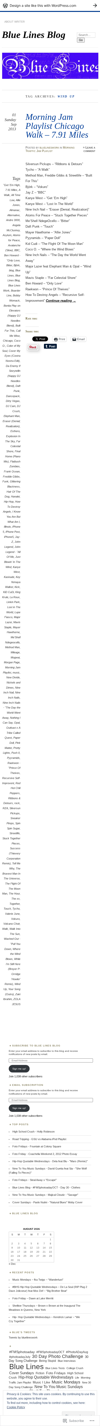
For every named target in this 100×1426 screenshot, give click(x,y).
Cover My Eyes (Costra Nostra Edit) (12, 355)
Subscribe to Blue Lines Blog (36, 1045)
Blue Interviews (67, 1360)
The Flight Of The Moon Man (11, 888)
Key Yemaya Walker (12, 582)
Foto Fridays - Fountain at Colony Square (36, 1146)
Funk (5, 481)
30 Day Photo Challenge (57, 1356)
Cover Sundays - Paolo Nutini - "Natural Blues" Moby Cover (47, 1202)
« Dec (12, 1263)
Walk (5, 928)
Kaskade (9, 577)
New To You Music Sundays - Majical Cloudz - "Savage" (45, 1194)
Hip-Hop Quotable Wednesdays (45, 1377)
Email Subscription (27, 1085)
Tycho (16, 908)
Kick (17, 586)
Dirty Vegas (13, 400)
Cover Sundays (21, 1373)
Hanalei (15, 496)
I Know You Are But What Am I (13, 516)
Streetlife (14, 833)
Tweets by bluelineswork (23, 1337)
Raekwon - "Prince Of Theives (14, 768)
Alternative (13, 215)
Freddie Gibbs (11, 476)
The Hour (14, 893)
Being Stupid (47, 1361)
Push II (15, 752)
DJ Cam (11, 406)
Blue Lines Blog (34, 34)
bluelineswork (49, 147)
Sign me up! (19, 1068)
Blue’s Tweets (23, 1332)
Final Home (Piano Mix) (12, 456)
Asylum (7, 235)
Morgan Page (12, 662)
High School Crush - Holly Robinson (33, 1131)
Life (77, 1377)
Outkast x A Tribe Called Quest (12, 732)
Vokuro (15, 918)
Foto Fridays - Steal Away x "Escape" (34, 1179)
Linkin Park (13, 602)
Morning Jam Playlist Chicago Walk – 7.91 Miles (56, 126)
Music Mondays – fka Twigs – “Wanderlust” (37, 1279)
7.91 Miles (11, 189)
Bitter (9, 265)
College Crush (75, 1368)
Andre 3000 (13, 220)
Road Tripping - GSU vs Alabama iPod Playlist (39, 1139)
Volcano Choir (11, 923)
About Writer (14, 21)
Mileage (15, 652)
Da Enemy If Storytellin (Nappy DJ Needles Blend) (13, 376)
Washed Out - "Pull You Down (12, 943)
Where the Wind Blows (13, 954)
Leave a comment (89, 149)
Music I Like (41, 1382)
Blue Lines (26, 1367)
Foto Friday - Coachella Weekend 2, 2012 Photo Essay (44, 1153)
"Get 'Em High (11, 185)
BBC (17, 250)
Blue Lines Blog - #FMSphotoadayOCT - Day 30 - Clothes (46, 1187)
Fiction (40, 1373)
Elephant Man (12, 416)
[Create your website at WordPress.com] (50, 5)
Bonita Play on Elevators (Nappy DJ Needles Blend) (12, 315)
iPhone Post (13, 531)
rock (17, 803)
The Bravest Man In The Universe (11, 873)
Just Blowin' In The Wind (12, 561)
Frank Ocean (12, 471)
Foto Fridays (56, 1373)
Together (14, 903)
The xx (15, 898)
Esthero (15, 431)
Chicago (8, 340)
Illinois (7, 526)
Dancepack (13, 396)
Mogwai (15, 657)
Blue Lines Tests (55, 1368)
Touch (7, 908)
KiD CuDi (8, 592)
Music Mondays (66, 1382)
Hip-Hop (9, 501)
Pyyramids (13, 757)
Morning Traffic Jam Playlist (50, 149)
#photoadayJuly (19, 1356)
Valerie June (12, 913)
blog (11, 270)
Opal (17, 722)
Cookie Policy (16, 1407)
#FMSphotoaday (22, 1352)
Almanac (14, 210)
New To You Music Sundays (58, 1387)
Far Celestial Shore (13, 446)
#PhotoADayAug (77, 1352)
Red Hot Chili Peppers (15, 788)
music (16, 672)
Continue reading (61, 300)
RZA (5, 808)
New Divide (13, 677)
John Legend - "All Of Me (13, 551)
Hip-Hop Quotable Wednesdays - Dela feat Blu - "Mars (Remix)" (50, 1161)
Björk (17, 265)
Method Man (12, 647)
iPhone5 (9, 536)
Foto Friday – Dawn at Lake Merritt (32, 1298)
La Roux (15, 597)
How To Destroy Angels (11, 506)
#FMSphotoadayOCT (50, 1352)
